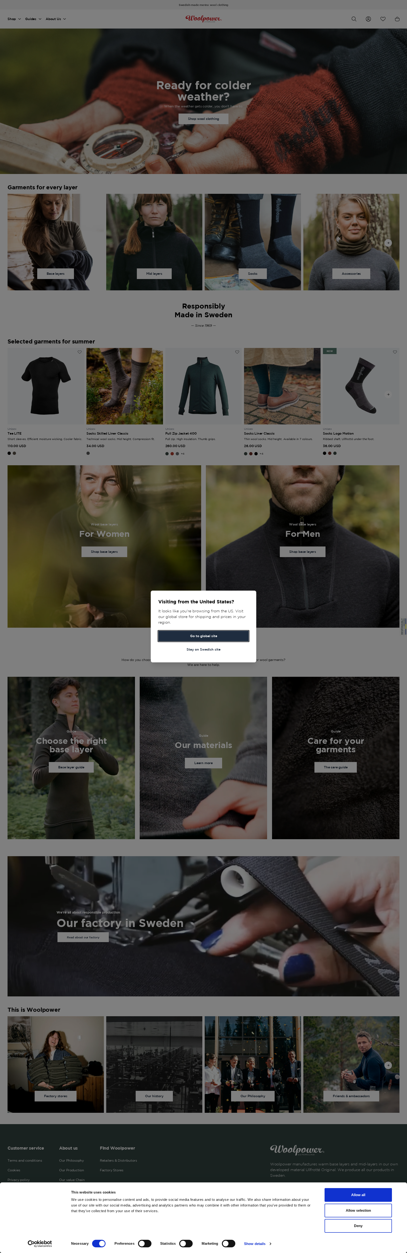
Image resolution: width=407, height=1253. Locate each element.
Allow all (358, 1195)
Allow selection (358, 1210)
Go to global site (203, 636)
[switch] (144, 1243)
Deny (358, 1226)
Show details (254, 1244)
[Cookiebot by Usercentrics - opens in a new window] (40, 1243)
